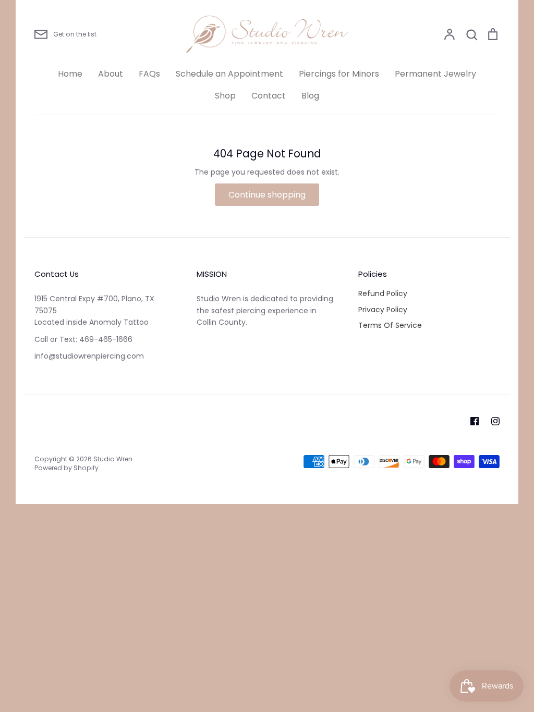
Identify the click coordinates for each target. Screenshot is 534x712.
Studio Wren (113, 459)
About (110, 74)
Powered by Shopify (66, 467)
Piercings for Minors (339, 74)
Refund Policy (382, 293)
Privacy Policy (382, 309)
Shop (225, 96)
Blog (310, 96)
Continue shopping (267, 195)
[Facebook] (474, 421)
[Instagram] (495, 421)
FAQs (149, 74)
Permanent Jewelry (435, 74)
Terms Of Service (390, 325)
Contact (268, 96)
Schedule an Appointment (229, 74)
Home (70, 74)
